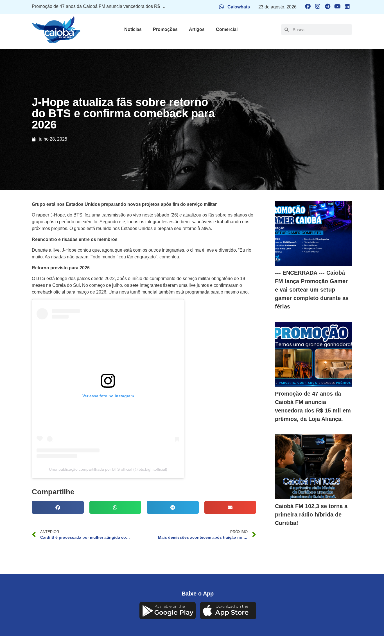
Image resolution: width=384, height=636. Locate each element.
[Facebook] (308, 6)
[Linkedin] (347, 6)
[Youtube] (337, 6)
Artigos (197, 29)
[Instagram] (317, 6)
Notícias (133, 29)
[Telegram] (327, 6)
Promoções (165, 29)
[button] (58, 507)
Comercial (227, 29)
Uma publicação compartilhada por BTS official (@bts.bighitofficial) (108, 469)
